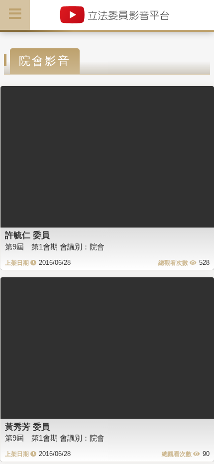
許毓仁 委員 (27, 235)
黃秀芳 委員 (27, 426)
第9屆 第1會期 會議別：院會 (55, 246)
